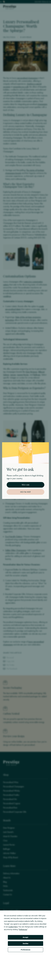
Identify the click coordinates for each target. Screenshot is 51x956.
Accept (25, 937)
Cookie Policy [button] (13, 927)
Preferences (25, 950)
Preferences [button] (23, 930)
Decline (25, 944)
